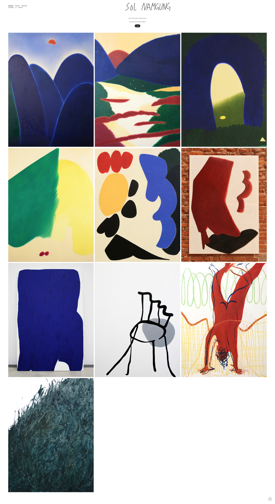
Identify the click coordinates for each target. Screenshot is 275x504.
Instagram (137, 25)
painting (10, 6)
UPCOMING (11, 7)
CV (16, 7)
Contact (20, 7)
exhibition (24, 6)
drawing (17, 6)
